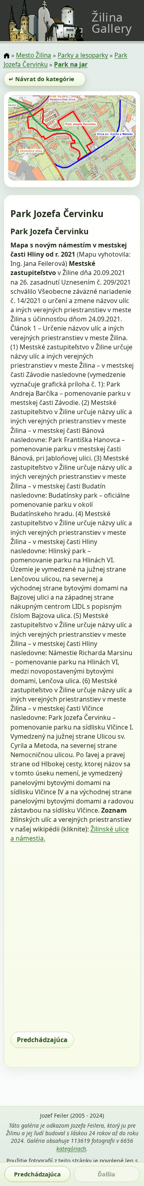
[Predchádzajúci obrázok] (27, 139)
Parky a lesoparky (83, 55)
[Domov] (7, 56)
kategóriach (71, 1148)
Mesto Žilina (33, 55)
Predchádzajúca (42, 1039)
